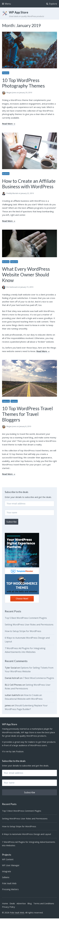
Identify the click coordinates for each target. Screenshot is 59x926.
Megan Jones (11, 92)
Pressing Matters (10, 889)
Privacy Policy (8, 906)
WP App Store (18, 12)
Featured (14, 262)
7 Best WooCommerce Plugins (38, 678)
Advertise (21, 903)
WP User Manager (10, 865)
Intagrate (6, 871)
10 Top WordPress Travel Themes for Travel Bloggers (27, 414)
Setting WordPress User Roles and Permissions (29, 624)
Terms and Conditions (43, 903)
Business (6, 174)
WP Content (7, 859)
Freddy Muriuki (12, 193)
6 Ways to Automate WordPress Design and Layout (26, 834)
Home (5, 903)
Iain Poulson (17, 751)
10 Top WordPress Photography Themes (23, 83)
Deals (12, 903)
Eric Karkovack (12, 287)
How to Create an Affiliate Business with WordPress (29, 183)
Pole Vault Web (9, 883)
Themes (6, 73)
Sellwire (5, 877)
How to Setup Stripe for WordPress (23, 631)
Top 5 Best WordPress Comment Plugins (26, 617)
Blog (29, 903)
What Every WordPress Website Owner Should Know (26, 274)
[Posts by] (4, 92)
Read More (7, 123)
